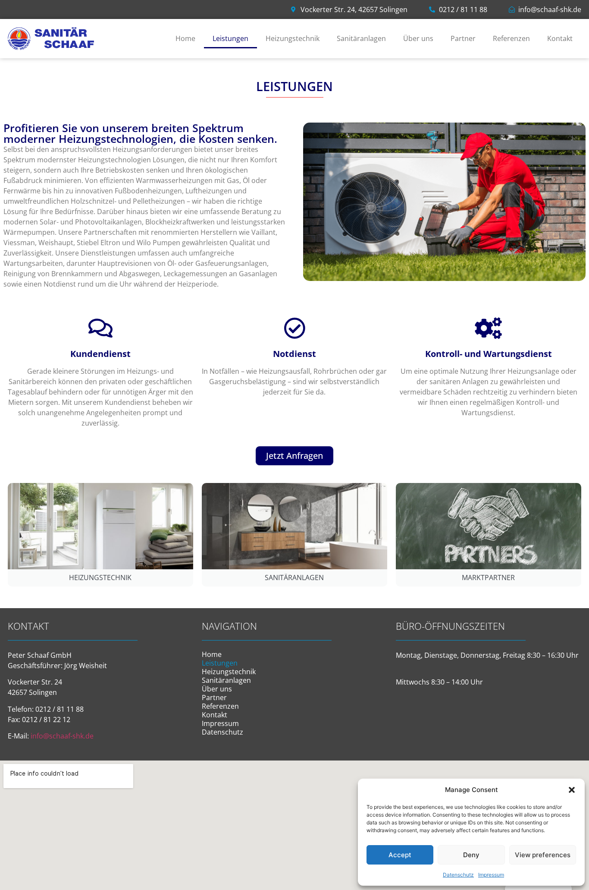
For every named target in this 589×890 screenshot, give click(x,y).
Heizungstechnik (293, 38)
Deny (471, 855)
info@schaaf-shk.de (62, 736)
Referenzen (511, 38)
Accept (399, 855)
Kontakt (560, 38)
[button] (571, 790)
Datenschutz (458, 874)
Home (185, 38)
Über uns (418, 38)
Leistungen (230, 38)
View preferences (542, 855)
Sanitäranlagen (361, 38)
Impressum (491, 874)
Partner (463, 38)
